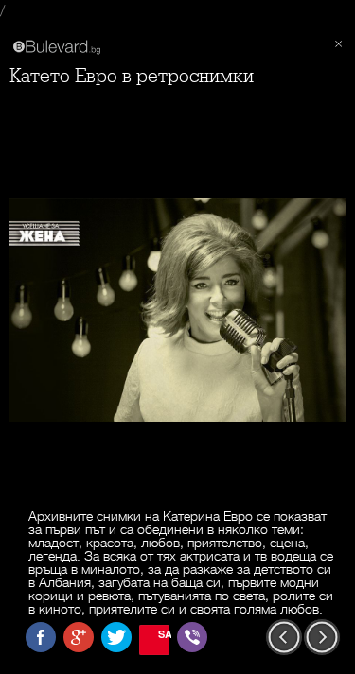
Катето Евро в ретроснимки (131, 76)
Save (163, 634)
